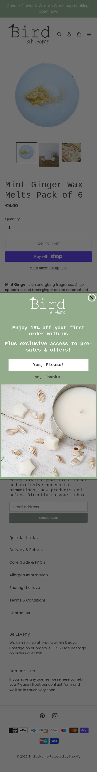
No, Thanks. (48, 377)
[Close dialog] (91, 297)
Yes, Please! (48, 364)
